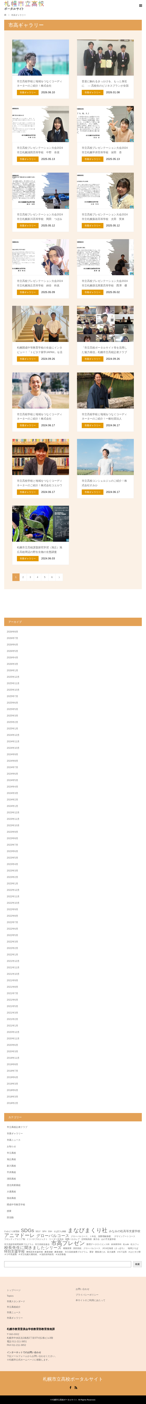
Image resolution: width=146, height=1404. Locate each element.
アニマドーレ (19, 1235)
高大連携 (111, 1252)
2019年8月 (12, 1064)
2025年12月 (13, 677)
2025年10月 (13, 690)
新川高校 (11, 1165)
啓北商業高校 (14, 1185)
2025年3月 (12, 715)
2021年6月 (12, 999)
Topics (10, 1296)
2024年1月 (12, 806)
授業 (9, 1211)
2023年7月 (12, 845)
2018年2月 (12, 1103)
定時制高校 (86, 1239)
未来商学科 (116, 1244)
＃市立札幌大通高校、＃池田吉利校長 (36, 1254)
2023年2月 (12, 877)
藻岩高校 (11, 1198)
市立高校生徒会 (42, 1244)
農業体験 (48, 1252)
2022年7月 (12, 922)
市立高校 (11, 1153)
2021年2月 (12, 1019)
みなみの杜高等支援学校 (124, 1231)
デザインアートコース (124, 1236)
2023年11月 (13, 819)
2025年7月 (12, 696)
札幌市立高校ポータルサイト (73, 1379)
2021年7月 (12, 993)
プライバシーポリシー (87, 1294)
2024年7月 (12, 767)
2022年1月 (12, 954)
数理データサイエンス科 (98, 1244)
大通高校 (11, 1191)
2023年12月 (13, 812)
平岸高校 (11, 1172)
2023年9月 (12, 832)
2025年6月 (12, 702)
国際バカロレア (72, 1239)
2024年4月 (12, 786)
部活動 (10, 1217)
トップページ (14, 1290)
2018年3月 (12, 1096)
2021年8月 (12, 987)
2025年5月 (12, 709)
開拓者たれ (100, 1252)
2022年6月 (12, 928)
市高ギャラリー (15, 1133)
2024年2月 (12, 799)
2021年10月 (13, 974)
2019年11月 (13, 1058)
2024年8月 (12, 761)
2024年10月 (13, 748)
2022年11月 (13, 896)
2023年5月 (12, 857)
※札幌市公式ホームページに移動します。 (28, 1359)
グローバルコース (52, 1236)
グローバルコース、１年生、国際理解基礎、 (92, 1236)
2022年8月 (12, 916)
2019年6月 (12, 1077)
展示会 (96, 1239)
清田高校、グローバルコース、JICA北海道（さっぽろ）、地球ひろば (105, 1248)
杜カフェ (135, 1244)
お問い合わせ (82, 1289)
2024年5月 (12, 780)
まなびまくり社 (87, 1230)
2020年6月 (12, 1045)
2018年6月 (12, 1090)
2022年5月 (12, 935)
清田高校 (11, 1178)
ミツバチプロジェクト (37, 1239)
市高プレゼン (68, 1243)
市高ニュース (14, 1140)
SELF (38, 1231)
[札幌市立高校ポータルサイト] (24, 5)
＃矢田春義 (60, 1254)
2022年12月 (13, 890)
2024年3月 (12, 793)
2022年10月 (13, 903)
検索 (137, 1264)
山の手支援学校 (108, 1239)
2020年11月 (13, 1038)
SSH (50, 1231)
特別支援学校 (14, 1251)
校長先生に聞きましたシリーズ (33, 1248)
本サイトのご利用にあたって (90, 1300)
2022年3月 (12, 941)
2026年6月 (12, 644)
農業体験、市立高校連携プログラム (71, 1252)
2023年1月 (12, 883)
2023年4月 (12, 864)
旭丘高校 (11, 1159)
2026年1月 (12, 670)
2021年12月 (13, 961)
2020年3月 (12, 1051)
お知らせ (11, 1146)
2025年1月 (12, 728)
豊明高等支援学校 (34, 1252)
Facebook (70, 1387)
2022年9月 (12, 909)
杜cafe (126, 1244)
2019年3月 (12, 1083)
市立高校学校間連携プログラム (18, 1244)
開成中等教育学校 (16, 1204)
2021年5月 (12, 1006)
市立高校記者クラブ (17, 1127)
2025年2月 (12, 722)
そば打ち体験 (60, 1231)
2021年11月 (13, 967)
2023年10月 (13, 825)
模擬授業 (67, 1248)
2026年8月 (12, 631)
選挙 (91, 1252)
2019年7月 (12, 1071)
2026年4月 (12, 657)
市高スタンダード (16, 1301)
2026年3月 (12, 664)
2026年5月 (12, 651)
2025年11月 (13, 683)
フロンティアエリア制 (14, 1239)
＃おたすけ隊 (134, 1252)
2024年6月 (12, 773)
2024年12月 (13, 735)
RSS (76, 1387)
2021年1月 (12, 1025)
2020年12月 (13, 1032)
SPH (44, 1231)
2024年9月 (12, 754)
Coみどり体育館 (11, 1231)
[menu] (140, 5)
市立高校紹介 (14, 1307)
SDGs (27, 1230)
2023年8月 (12, 838)
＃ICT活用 (122, 1252)
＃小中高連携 (10, 1254)
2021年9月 (12, 980)
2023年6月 (12, 851)
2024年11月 (13, 741)
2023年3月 (12, 870)
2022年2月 (12, 948)
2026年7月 (12, 638)
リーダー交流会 (56, 1239)
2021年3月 (12, 1012)
